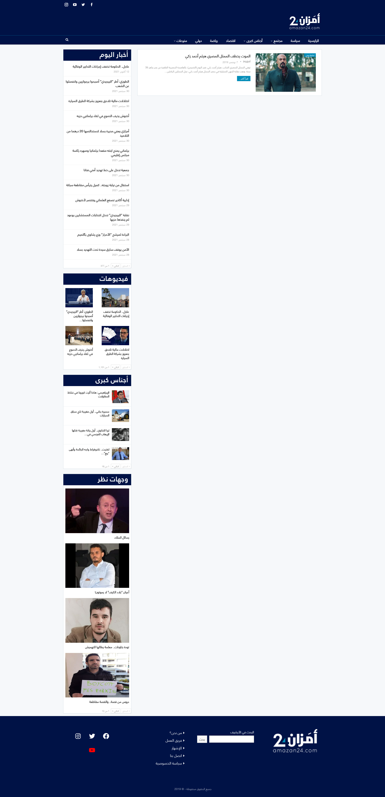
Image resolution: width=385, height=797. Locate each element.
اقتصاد (230, 40)
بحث (202, 739)
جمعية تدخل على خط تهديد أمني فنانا (106, 170)
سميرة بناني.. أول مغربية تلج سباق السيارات (90, 413)
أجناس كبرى (254, 40)
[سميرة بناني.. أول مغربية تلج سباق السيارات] (120, 415)
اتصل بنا (176, 755)
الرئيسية (313, 40)
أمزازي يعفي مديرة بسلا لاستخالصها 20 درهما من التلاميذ (98, 133)
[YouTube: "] (92, 750)
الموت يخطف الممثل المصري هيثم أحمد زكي (217, 55)
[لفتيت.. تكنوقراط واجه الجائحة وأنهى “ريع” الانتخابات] (120, 453)
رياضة (214, 40)
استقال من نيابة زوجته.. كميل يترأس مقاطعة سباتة (97, 185)
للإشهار (177, 747)
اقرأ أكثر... (243, 78)
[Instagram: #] (78, 736)
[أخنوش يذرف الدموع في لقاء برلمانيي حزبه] (79, 335)
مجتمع (278, 40)
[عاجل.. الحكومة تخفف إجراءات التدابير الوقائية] (115, 297)
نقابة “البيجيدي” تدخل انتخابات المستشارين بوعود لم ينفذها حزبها (98, 217)
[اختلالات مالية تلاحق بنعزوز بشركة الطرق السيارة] (115, 335)
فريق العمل (174, 740)
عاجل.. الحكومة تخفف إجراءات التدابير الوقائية (101, 66)
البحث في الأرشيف (242, 731)
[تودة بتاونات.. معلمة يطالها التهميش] (97, 620)
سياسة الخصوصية (169, 763)
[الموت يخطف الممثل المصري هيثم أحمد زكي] (286, 72)
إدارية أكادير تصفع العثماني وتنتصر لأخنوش (102, 200)
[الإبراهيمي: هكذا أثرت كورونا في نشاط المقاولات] (120, 396)
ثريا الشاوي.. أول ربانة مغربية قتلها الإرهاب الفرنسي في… (90, 432)
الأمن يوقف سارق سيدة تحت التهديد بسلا (103, 249)
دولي (198, 40)
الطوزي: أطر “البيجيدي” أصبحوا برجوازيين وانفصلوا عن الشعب (97, 83)
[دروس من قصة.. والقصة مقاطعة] (97, 675)
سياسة (295, 40)
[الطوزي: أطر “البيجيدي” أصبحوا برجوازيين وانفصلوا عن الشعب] (79, 297)
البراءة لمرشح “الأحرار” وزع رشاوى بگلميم (103, 234)
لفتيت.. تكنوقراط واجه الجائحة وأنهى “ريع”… (89, 451)
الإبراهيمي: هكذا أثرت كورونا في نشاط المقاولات (88, 394)
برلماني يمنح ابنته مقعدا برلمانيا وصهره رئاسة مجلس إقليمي (101, 152)
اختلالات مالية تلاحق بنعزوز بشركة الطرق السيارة (99, 100)
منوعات (182, 40)
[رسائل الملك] (97, 510)
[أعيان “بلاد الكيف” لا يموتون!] (97, 565)
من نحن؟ (175, 732)
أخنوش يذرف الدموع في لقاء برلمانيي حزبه (103, 115)
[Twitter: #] (92, 736)
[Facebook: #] (106, 736)
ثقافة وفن (310, 55)
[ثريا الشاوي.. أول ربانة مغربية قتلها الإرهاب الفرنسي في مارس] (120, 434)
